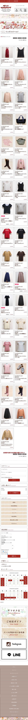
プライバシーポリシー (14, 711)
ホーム (1, 20)
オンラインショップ (6, 20)
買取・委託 (14, 689)
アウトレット (14, 523)
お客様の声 (14, 699)
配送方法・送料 (14, 682)
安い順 (15, 38)
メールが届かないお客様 (6, 566)
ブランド (12, 20)
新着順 (24, 38)
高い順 (19, 38)
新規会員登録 (14, 702)
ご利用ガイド (4, 564)
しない (5, 551)
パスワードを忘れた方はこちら (6, 477)
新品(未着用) (14, 516)
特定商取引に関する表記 (14, 708)
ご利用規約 (14, 705)
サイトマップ (14, 715)
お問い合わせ (14, 695)
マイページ (14, 670)
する (2, 551)
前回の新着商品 (14, 505)
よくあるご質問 (14, 692)
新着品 (14, 502)
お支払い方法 (14, 679)
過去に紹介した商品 (14, 519)
